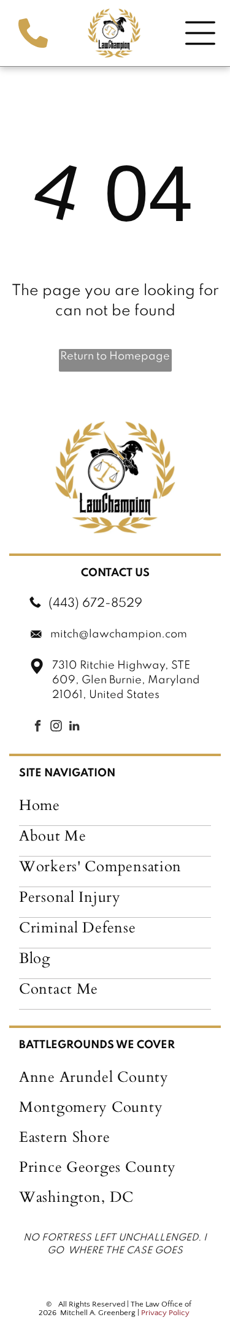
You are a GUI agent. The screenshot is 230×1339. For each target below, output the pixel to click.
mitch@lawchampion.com (118, 634)
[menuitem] (115, 810)
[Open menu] (200, 33)
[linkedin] (74, 728)
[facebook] (37, 728)
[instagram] (55, 728)
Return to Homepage (115, 356)
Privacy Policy (165, 1312)
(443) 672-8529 (95, 604)
